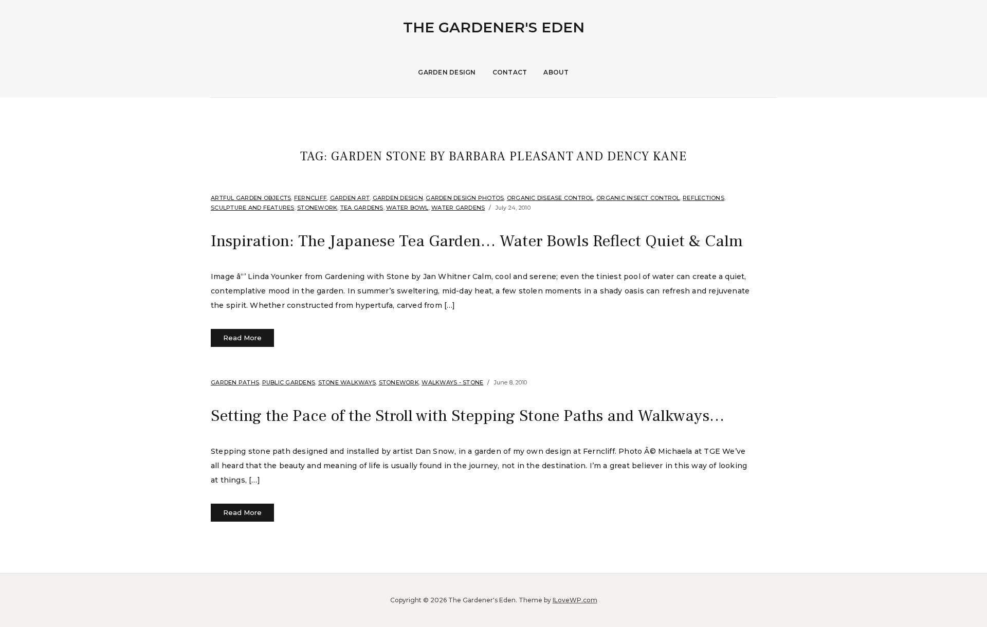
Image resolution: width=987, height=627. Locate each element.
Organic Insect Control (638, 197)
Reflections (703, 197)
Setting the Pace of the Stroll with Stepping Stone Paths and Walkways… (467, 416)
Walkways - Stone (452, 382)
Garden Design (447, 72)
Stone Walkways (347, 382)
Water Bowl (407, 207)
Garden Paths (235, 382)
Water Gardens (458, 207)
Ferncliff (310, 197)
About (556, 72)
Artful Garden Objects (251, 197)
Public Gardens (289, 382)
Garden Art (350, 197)
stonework (317, 207)
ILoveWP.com (575, 600)
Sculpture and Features (253, 207)
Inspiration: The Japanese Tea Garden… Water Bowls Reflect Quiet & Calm (477, 241)
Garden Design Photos (465, 197)
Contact (509, 72)
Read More (242, 338)
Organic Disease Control (550, 197)
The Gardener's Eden (493, 27)
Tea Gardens (361, 207)
